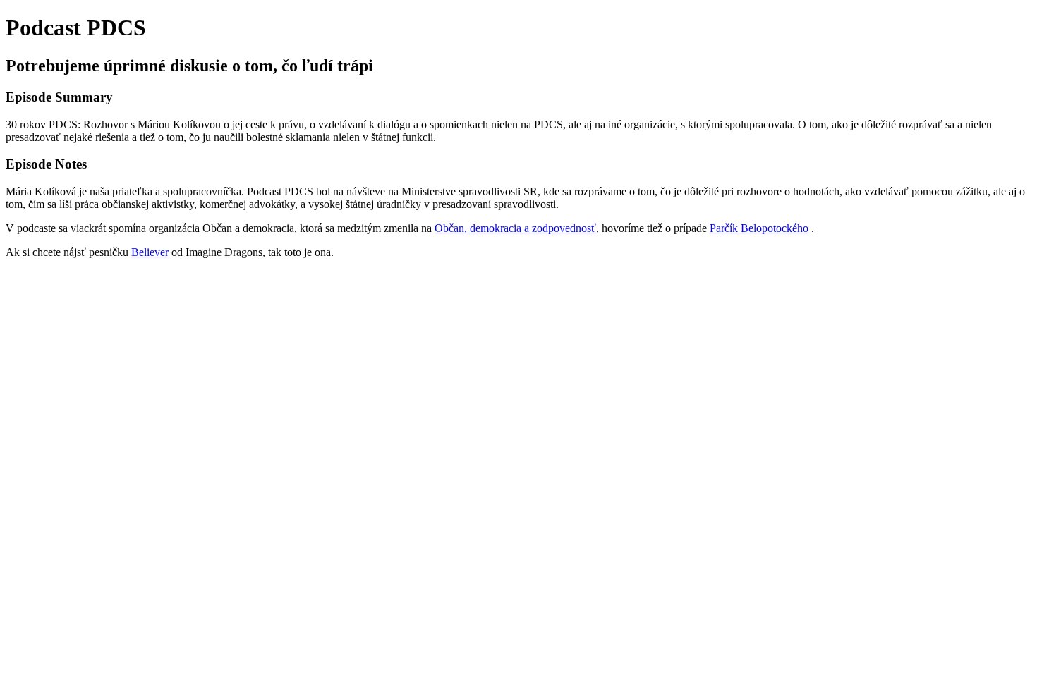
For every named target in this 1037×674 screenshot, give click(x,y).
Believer (150, 252)
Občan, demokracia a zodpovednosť (515, 228)
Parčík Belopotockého (759, 228)
